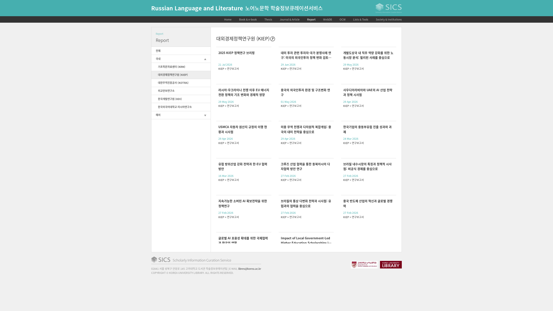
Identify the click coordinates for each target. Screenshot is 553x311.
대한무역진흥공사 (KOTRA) (173, 83)
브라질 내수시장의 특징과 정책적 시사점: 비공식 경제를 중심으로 (367, 166)
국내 (158, 59)
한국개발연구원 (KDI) (170, 99)
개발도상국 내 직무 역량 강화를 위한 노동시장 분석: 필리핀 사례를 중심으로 (368, 55)
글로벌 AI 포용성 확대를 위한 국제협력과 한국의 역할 (243, 240)
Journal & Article (290, 19)
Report (311, 19)
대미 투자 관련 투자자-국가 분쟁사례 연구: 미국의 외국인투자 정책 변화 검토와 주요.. (306, 55)
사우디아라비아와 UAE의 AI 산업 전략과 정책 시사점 (367, 92)
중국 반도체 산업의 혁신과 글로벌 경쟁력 (368, 203)
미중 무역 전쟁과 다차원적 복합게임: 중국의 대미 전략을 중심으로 (306, 129)
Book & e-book (248, 19)
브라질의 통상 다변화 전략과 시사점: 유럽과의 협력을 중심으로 (306, 203)
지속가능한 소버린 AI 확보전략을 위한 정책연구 (242, 203)
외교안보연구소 (166, 91)
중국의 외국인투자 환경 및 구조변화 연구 (305, 92)
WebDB (327, 19)
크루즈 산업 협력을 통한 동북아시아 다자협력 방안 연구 (305, 166)
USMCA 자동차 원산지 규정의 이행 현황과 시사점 (242, 129)
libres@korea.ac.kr (249, 269)
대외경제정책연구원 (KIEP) (173, 75)
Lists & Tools (360, 19)
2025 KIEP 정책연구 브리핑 (236, 53)
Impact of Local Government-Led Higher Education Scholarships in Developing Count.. (305, 240)
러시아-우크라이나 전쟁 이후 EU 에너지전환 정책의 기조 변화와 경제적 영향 (243, 92)
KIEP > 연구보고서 (228, 69)
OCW (343, 19)
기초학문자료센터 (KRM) (171, 67)
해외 (158, 115)
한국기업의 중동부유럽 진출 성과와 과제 (367, 129)
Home (228, 19)
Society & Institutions (389, 19)
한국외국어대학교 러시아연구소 (175, 107)
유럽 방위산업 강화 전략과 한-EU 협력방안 (242, 166)
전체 (158, 51)
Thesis (268, 19)
